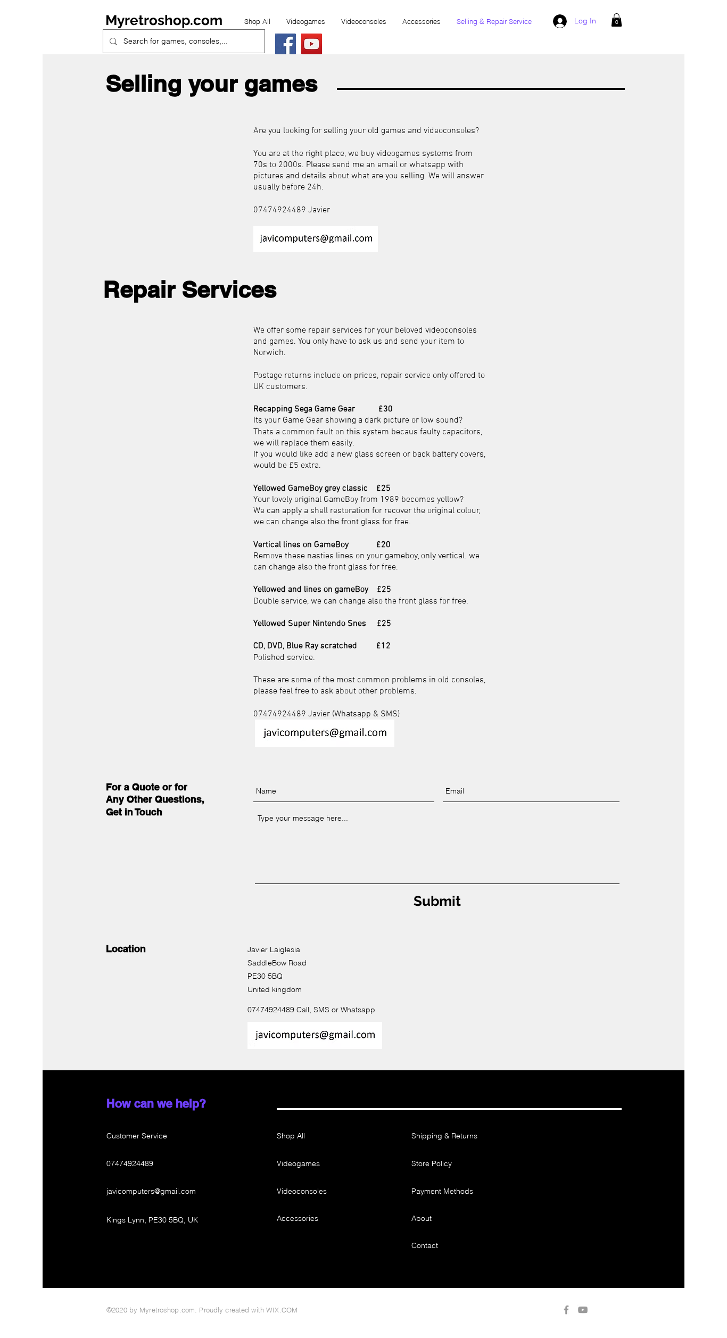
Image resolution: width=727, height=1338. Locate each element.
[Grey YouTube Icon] (583, 1310)
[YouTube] (311, 44)
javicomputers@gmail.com (151, 1191)
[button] (616, 20)
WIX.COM (282, 1310)
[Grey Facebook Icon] (566, 1310)
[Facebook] (285, 44)
